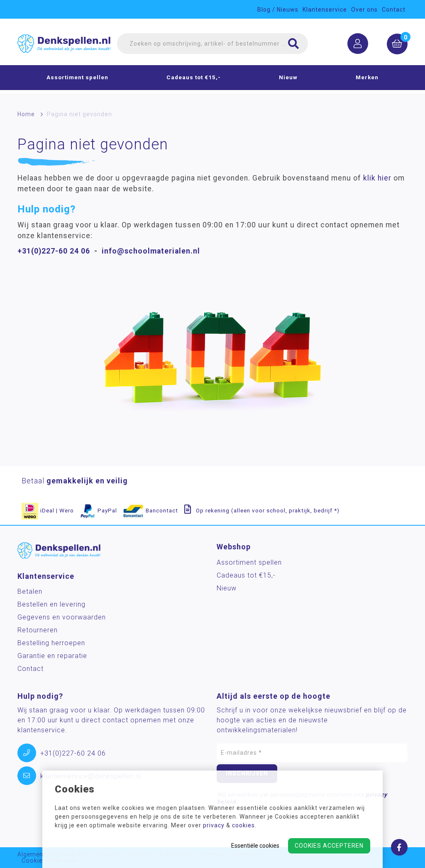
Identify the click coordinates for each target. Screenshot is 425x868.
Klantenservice (325, 9)
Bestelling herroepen (51, 643)
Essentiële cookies (255, 845)
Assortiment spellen (77, 77)
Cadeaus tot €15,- (193, 77)
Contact (393, 9)
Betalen (29, 591)
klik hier (377, 178)
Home (26, 114)
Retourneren (37, 630)
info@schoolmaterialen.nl (151, 251)
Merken (367, 77)
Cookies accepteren (329, 845)
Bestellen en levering (51, 604)
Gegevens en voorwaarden (61, 617)
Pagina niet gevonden (79, 114)
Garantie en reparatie (52, 656)
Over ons (364, 9)
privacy (214, 825)
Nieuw (288, 77)
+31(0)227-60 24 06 (53, 251)
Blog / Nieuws (277, 9)
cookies (243, 825)
